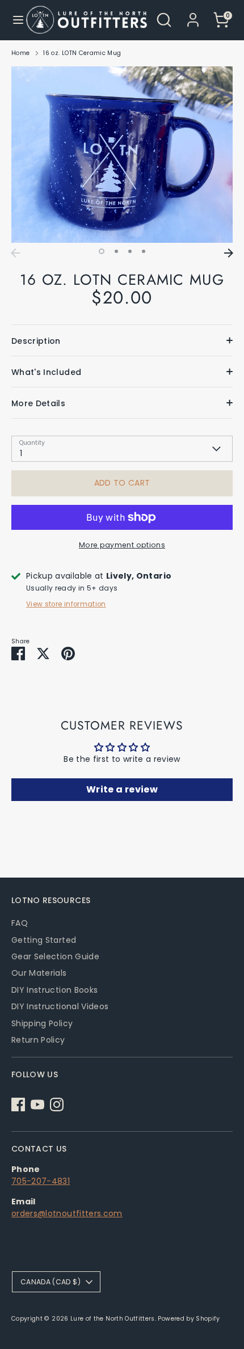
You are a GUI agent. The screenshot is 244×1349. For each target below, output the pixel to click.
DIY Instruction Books (54, 990)
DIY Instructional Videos (59, 1006)
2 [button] (116, 251)
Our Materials (39, 973)
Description (36, 341)
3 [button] (130, 251)
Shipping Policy (42, 1023)
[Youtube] (37, 1104)
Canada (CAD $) (50, 1282)
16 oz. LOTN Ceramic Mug (82, 53)
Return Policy (38, 1040)
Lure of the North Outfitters (112, 1318)
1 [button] (101, 251)
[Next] (228, 253)
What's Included (46, 372)
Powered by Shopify (189, 1318)
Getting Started (43, 940)
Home (20, 53)
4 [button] (143, 251)
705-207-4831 (40, 1181)
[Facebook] (18, 1104)
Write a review (122, 789)
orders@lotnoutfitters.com (67, 1213)
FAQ (19, 923)
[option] (122, 154)
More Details (38, 403)
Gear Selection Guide (55, 956)
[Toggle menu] (13, 20)
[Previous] (15, 253)
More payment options (122, 545)
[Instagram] (57, 1104)
